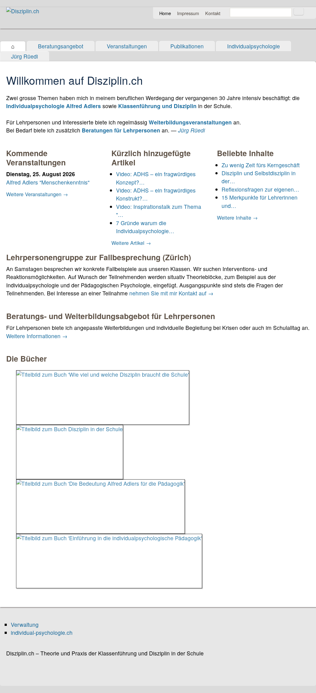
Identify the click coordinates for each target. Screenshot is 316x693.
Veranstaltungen (127, 46)
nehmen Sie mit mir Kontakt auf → (171, 293)
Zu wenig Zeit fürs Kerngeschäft (261, 165)
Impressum (188, 13)
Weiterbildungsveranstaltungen (190, 122)
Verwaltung (25, 624)
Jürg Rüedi (24, 56)
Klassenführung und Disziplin (157, 106)
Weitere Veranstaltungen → (37, 194)
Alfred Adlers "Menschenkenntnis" (47, 182)
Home (165, 13)
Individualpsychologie (253, 46)
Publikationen (187, 46)
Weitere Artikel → (131, 242)
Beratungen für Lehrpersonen (121, 130)
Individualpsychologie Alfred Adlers (53, 106)
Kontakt (212, 13)
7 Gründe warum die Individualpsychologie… (145, 227)
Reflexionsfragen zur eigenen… (260, 189)
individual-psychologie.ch (42, 632)
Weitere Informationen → (37, 336)
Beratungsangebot (60, 46)
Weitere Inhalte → (237, 217)
